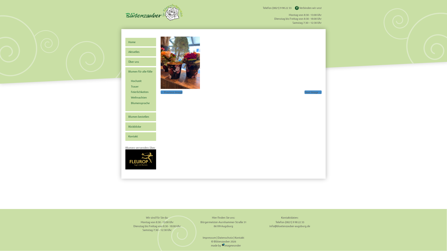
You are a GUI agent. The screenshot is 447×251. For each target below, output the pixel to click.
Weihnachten (139, 97)
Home (131, 42)
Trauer (135, 86)
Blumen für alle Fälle (140, 71)
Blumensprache (140, 103)
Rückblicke (134, 126)
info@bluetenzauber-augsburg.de (289, 226)
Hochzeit (136, 80)
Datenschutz (225, 237)
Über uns (133, 61)
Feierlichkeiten (140, 91)
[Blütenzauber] (164, 12)
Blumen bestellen (138, 116)
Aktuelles (134, 51)
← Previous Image (171, 92)
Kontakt (133, 136)
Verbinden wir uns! (310, 7)
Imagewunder (232, 245)
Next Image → (313, 92)
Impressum (209, 237)
